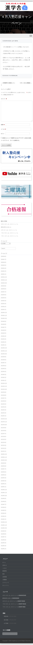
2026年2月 (3, 271)
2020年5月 (3, 475)
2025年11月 (4, 280)
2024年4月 (3, 336)
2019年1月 (3, 519)
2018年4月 (3, 542)
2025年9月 (3, 286)
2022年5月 (3, 404)
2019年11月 (4, 492)
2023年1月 (3, 380)
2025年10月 (4, 283)
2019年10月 (4, 495)
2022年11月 (4, 386)
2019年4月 (3, 513)
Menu (16, 36)
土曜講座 (4, 579)
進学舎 (16, 40)
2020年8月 (3, 466)
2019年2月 (3, 516)
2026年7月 (3, 259)
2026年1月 (3, 274)
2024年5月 (3, 333)
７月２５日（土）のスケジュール (9, 233)
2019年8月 (3, 501)
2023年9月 (3, 356)
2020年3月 (3, 480)
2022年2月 (3, 413)
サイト (2, 133)
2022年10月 (4, 389)
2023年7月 (3, 362)
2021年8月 (3, 430)
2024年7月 (3, 327)
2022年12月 (4, 383)
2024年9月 (3, 321)
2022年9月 (3, 392)
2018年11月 (4, 525)
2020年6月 (3, 472)
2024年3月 (3, 339)
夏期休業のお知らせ (6, 227)
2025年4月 (3, 300)
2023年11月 (4, 351)
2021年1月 (3, 451)
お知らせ (4, 565)
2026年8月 (3, 256)
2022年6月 (3, 401)
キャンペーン (5, 585)
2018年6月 (3, 540)
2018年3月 (3, 545)
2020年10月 (4, 460)
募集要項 (4, 571)
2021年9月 (3, 427)
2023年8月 (3, 359)
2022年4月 (3, 407)
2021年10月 (4, 424)
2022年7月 (3, 398)
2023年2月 (3, 377)
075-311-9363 (12, 616)
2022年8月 (3, 395)
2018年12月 (4, 522)
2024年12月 (4, 312)
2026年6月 (3, 262)
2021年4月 (3, 442)
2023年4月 (3, 371)
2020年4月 (3, 477)
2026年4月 (3, 268)
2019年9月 (3, 498)
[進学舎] (16, 10)
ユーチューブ (5, 582)
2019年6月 (3, 507)
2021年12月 (4, 419)
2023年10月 (4, 354)
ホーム (4, 562)
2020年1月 (3, 486)
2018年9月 (3, 531)
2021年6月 (3, 436)
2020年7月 (3, 469)
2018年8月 (3, 534)
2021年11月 (4, 421)
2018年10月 (4, 528)
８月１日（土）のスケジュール (9, 230)
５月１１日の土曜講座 (26, 83)
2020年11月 (4, 457)
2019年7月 (3, 504)
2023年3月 (3, 374)
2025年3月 (3, 303)
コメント (4, 98)
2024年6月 (3, 330)
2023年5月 (3, 368)
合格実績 (4, 576)
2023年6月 (3, 365)
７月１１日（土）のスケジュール (9, 236)
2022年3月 (3, 410)
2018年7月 (3, 537)
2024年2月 (3, 342)
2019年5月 (3, 510)
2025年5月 (3, 297)
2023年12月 (4, 348)
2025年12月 (4, 277)
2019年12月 (4, 489)
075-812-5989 (12, 623)
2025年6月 (3, 294)
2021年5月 (3, 439)
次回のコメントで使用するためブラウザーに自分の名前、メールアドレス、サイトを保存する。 (16, 139)
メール (3, 129)
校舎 (3, 574)
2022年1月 (3, 415)
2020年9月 (3, 463)
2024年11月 (4, 315)
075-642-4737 (12, 620)
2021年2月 (3, 448)
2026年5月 (3, 265)
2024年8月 (3, 324)
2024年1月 (3, 345)
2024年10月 (4, 318)
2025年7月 (3, 292)
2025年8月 (3, 289)
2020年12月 (4, 454)
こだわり (4, 568)
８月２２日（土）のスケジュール (9, 224)
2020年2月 (3, 483)
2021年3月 (3, 445)
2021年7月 (3, 433)
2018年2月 (3, 548)
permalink (14, 75)
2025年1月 (3, 309)
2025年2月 (3, 306)
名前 (3, 124)
